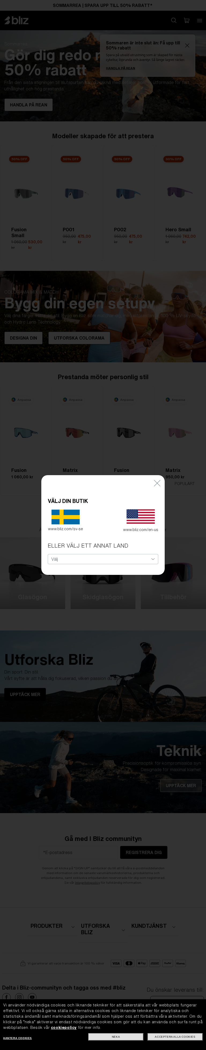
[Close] (157, 483)
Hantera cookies (17, 1038)
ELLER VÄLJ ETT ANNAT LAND (88, 545)
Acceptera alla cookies (175, 1036)
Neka (116, 1036)
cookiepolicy (64, 1027)
